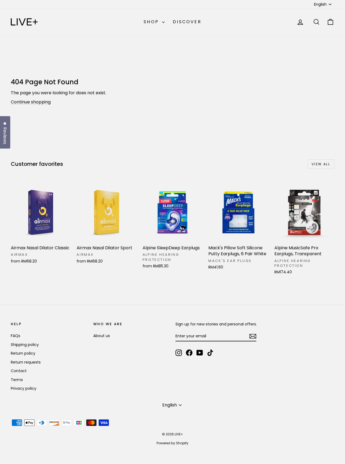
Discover (187, 22)
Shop (152, 22)
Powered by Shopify (172, 443)
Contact (19, 371)
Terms (17, 379)
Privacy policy (23, 388)
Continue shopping (31, 102)
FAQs (15, 335)
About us (101, 335)
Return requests (26, 362)
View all (321, 164)
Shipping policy (25, 344)
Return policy (23, 353)
